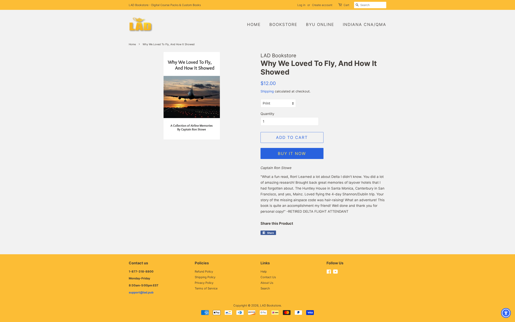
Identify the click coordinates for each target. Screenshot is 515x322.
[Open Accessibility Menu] (506, 313)
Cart (346, 5)
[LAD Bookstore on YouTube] (335, 272)
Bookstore (283, 24)
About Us (267, 282)
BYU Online (320, 24)
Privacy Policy (204, 282)
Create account (322, 5)
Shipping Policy (205, 277)
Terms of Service (206, 288)
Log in (301, 5)
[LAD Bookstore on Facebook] (329, 272)
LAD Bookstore (270, 305)
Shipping (267, 91)
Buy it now (292, 153)
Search (265, 288)
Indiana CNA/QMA (364, 24)
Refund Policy (204, 271)
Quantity (267, 114)
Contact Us (268, 277)
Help (264, 271)
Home (254, 24)
